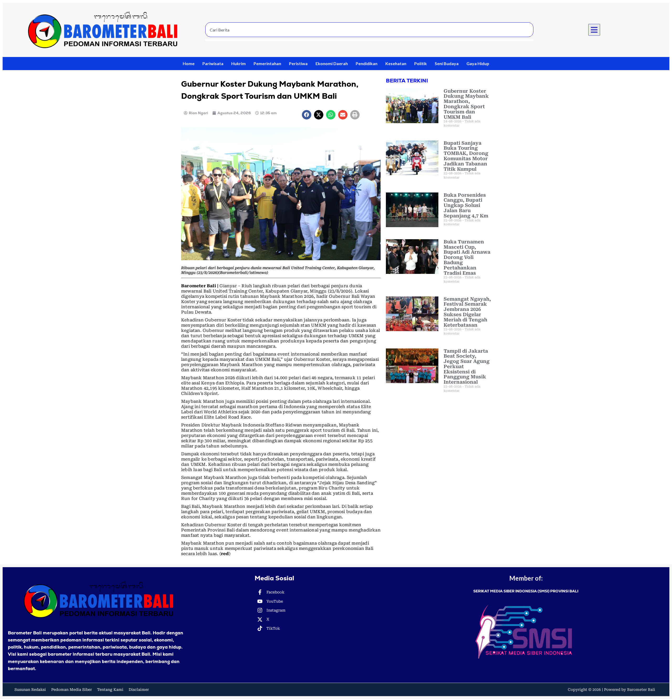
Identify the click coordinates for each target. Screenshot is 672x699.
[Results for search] (369, 40)
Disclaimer (139, 689)
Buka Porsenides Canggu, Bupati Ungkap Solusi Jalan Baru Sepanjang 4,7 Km (466, 205)
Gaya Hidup (477, 63)
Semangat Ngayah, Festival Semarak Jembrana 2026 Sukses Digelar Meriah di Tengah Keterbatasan (467, 312)
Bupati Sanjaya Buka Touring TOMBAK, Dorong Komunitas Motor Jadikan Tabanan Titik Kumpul (466, 156)
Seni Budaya (447, 63)
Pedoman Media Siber (71, 689)
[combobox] (369, 29)
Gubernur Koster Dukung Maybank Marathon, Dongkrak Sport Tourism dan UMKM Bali (466, 104)
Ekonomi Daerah (332, 63)
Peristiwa (298, 63)
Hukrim (238, 63)
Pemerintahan (267, 63)
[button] (594, 30)
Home (189, 63)
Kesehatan (395, 63)
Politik (420, 63)
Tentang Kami (110, 689)
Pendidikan (366, 63)
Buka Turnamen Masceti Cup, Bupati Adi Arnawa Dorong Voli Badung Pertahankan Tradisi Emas (467, 257)
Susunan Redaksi (30, 689)
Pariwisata (212, 63)
